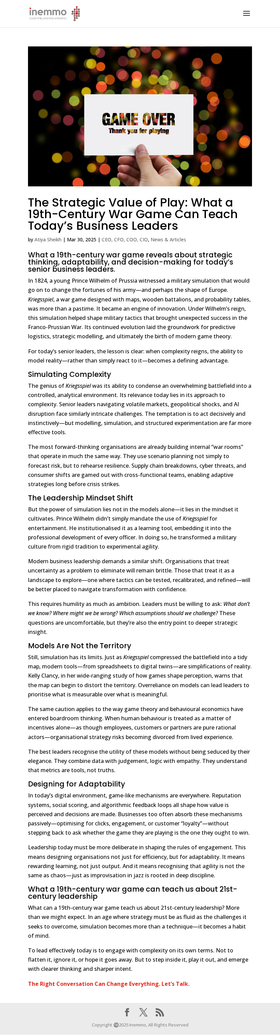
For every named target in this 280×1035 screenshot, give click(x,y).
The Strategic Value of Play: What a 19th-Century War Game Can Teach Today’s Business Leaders (133, 214)
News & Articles (168, 239)
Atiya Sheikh (47, 239)
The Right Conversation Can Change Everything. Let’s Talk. (109, 984)
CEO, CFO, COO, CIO (125, 239)
